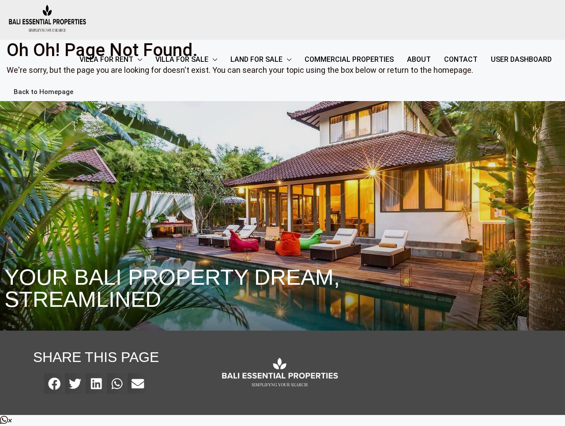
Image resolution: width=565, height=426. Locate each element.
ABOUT (419, 59)
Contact (461, 59)
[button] (54, 383)
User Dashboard (521, 59)
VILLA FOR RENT (106, 59)
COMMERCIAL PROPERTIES (349, 59)
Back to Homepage (43, 92)
